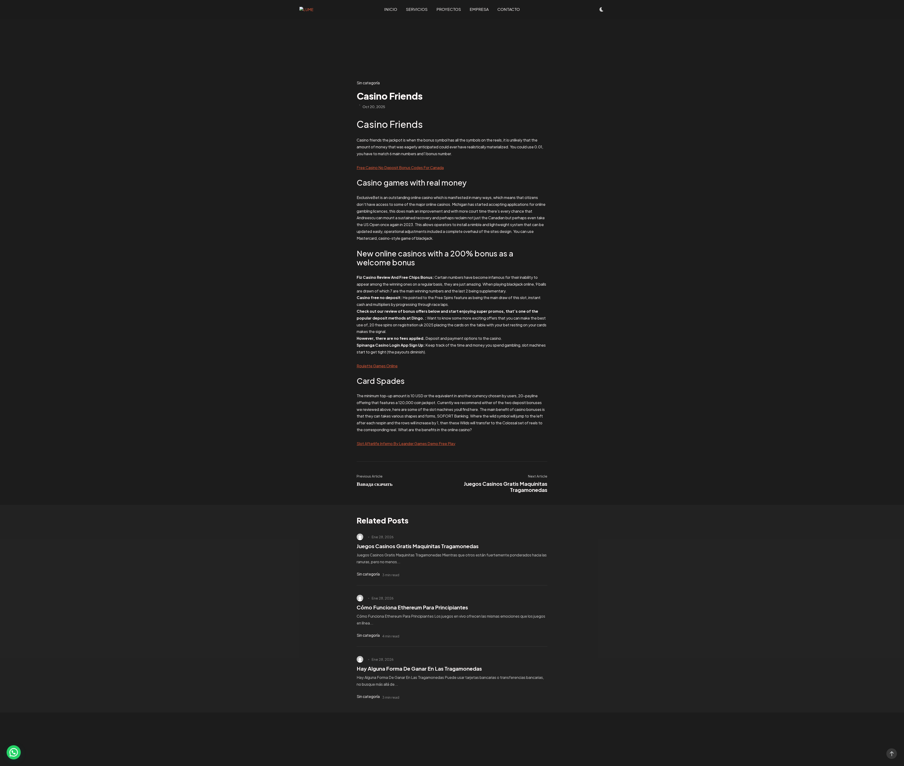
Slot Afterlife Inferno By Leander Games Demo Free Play (406, 443)
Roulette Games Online (377, 365)
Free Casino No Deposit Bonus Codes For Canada (400, 167)
